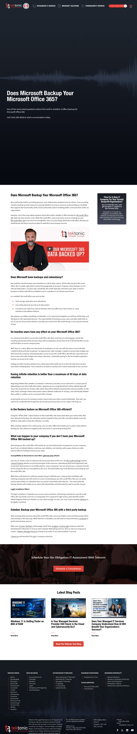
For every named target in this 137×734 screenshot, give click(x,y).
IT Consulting (60, 686)
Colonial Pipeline (17, 463)
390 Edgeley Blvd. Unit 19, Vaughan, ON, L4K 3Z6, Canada (100, 723)
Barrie (12, 677)
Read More (14, 636)
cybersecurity (48, 455)
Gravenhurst (14, 686)
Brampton (13, 681)
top (34, 536)
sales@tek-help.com (126, 725)
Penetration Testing (114, 683)
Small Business (34, 690)
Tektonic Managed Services (27, 531)
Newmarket (14, 698)
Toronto (22, 526)
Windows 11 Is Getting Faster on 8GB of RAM (27, 622)
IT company (82, 518)
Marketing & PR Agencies (38, 688)
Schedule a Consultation (68, 568)
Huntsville (13, 688)
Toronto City (14, 705)
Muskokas (13, 696)
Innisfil (12, 690)
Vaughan (55, 526)
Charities (32, 679)
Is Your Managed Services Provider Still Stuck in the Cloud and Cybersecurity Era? (67, 624)
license (72, 338)
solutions (83, 499)
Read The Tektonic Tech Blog (68, 644)
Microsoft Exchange (73, 460)
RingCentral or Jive (91, 677)
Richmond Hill (15, 701)
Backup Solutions (113, 677)
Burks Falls (14, 683)
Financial (32, 683)
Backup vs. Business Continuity (118, 679)
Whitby (12, 707)
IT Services (59, 683)
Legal (13, 489)
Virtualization (88, 689)
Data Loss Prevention (114, 681)
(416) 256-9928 (17, 117)
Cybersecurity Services (94, 6)
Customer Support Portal (116, 6)
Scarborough (64, 526)
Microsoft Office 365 (18, 220)
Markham (29, 526)
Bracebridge (14, 679)
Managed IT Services (63, 681)
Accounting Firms (35, 677)
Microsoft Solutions (70, 6)
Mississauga (14, 694)
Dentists (32, 681)
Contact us (15, 536)
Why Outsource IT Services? (65, 677)
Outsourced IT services (46, 6)
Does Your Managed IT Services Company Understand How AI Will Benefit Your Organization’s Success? (109, 625)
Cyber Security (61, 688)
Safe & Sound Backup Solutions (118, 686)
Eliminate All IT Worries (64, 679)
